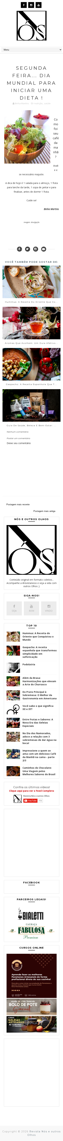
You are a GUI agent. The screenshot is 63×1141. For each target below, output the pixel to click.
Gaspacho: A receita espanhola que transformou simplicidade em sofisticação (40, 652)
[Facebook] (19, 249)
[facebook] (24, 5)
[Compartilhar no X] (27, 249)
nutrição (38, 103)
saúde (47, 103)
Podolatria (29, 664)
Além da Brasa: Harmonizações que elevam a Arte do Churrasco (39, 681)
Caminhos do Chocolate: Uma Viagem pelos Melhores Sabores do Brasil (39, 771)
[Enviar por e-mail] (43, 249)
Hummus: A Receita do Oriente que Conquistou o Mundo (38, 636)
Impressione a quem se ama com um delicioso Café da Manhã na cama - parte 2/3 (39, 755)
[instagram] (31, 5)
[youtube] (38, 5)
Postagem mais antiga (44, 511)
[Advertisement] (31, 843)
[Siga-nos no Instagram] (35, 249)
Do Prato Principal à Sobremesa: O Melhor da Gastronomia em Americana (40, 695)
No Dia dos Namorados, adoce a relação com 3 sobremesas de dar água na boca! (39, 738)
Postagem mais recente (18, 504)
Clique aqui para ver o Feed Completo (31, 790)
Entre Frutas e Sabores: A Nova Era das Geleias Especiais (38, 722)
